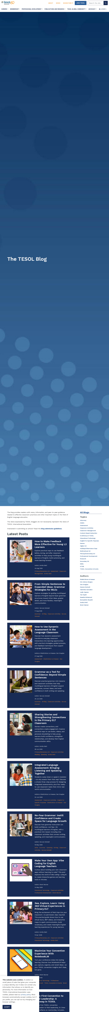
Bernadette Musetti (86, 600)
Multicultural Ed (85, 551)
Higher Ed (83, 546)
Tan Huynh (83, 595)
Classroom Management (88, 530)
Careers (4, 9)
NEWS (58, 3)
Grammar (38, 614)
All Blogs (84, 512)
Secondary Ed (84, 561)
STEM (82, 566)
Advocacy (91, 9)
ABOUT (50, 3)
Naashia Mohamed (86, 597)
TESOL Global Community (76, 9)
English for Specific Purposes (89, 541)
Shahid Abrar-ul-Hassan (51, 659)
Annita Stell (47, 573)
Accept (7, 1007)
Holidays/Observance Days (88, 548)
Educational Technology (42, 890)
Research (83, 559)
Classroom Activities (54, 614)
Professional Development (32, 9)
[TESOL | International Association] (22, 3)
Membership (14, 9)
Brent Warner (57, 893)
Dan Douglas (84, 584)
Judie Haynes (84, 592)
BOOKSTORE (67, 3)
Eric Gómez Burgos (86, 582)
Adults (82, 523)
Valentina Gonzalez (86, 589)
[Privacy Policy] (20, 994)
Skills (36, 847)
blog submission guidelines (51, 529)
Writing (44, 614)
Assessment (54, 571)
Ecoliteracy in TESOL (87, 536)
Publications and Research (54, 9)
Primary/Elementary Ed (42, 571)
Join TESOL (80, 3)
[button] (106, 3)
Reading (37, 754)
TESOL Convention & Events (53, 983)
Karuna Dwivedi (46, 850)
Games (82, 543)
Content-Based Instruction (88, 533)
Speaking (44, 754)
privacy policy (26, 994)
